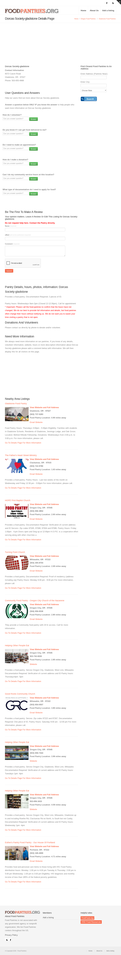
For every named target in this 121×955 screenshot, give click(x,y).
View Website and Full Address (44, 407)
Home (83, 10)
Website (39, 422)
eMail (18, 235)
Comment (12, 244)
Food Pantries (32, 12)
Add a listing (108, 10)
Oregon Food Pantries (88, 19)
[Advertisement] (60, 40)
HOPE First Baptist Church (17, 500)
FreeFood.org (87, 918)
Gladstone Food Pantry (16, 403)
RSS (6, 939)
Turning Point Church (15, 552)
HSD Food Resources (91, 922)
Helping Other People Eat (17, 645)
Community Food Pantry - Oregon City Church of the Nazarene (34, 600)
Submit (9, 271)
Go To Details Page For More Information (23, 443)
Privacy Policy (11, 935)
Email (32, 422)
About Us (94, 10)
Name (10, 226)
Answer (33, 119)
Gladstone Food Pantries (107, 19)
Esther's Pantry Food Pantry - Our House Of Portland (30, 842)
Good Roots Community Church (20, 694)
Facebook (10, 939)
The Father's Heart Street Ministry (21, 455)
